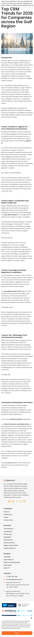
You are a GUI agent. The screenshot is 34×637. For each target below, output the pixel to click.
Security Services (9, 543)
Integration (7, 537)
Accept (17, 633)
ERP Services (8, 534)
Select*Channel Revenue (12, 562)
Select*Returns (9, 560)
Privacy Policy (8, 520)
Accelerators (8, 531)
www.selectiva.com (10, 463)
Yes (30, 5)
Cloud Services (8, 529)
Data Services (8, 540)
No (32, 5)
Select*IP (7, 568)
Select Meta (8, 565)
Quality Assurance (9, 548)
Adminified (7, 557)
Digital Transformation (11, 545)
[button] (31, 618)
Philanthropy (8, 514)
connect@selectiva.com (14, 579)
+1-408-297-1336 (11, 577)
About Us (7, 512)
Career (6, 517)
